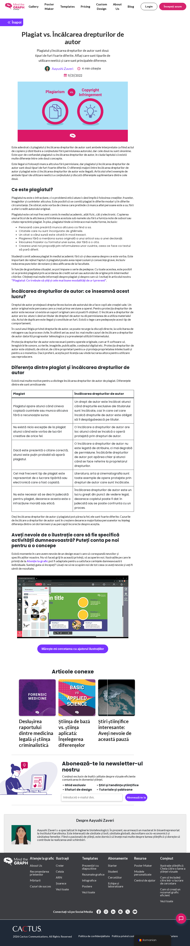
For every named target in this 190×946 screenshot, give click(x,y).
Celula (60, 871)
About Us (117, 6)
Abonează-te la (136, 797)
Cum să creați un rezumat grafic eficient (170, 892)
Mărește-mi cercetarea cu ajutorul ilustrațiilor (73, 648)
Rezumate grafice (93, 874)
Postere (87, 886)
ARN (59, 877)
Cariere (173, 936)
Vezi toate (62, 889)
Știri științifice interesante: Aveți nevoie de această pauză (114, 730)
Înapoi (16, 22)
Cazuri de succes (40, 886)
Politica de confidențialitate (94, 936)
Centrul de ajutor (144, 880)
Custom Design (101, 6)
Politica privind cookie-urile (127, 936)
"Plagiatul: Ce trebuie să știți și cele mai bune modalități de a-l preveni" (59, 280)
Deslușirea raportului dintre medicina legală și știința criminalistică (36, 733)
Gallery (34, 6)
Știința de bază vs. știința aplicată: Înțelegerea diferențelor (74, 733)
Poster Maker (49, 6)
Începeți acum (173, 6)
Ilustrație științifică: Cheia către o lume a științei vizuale (172, 868)
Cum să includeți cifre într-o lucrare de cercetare (171, 880)
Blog (131, 6)
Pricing (85, 6)
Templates (67, 6)
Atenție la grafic (37, 561)
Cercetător (115, 877)
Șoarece (61, 883)
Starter (112, 865)
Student (113, 871)
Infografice (89, 880)
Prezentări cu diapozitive (90, 867)
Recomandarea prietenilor (39, 873)
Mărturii (35, 880)
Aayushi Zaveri (62, 69)
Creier (60, 865)
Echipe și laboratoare (115, 884)
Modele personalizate (142, 873)
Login (149, 6)
